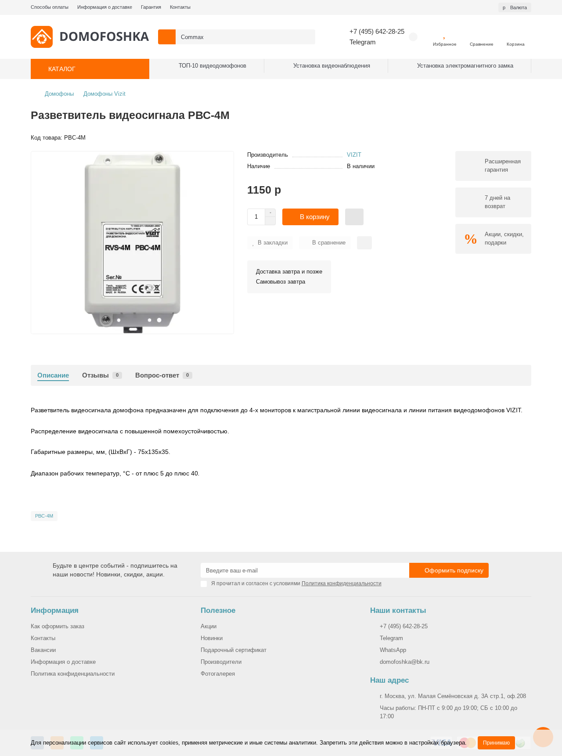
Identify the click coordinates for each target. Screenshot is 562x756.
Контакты (180, 7)
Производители (221, 662)
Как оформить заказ (57, 626)
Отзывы (100, 375)
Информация (55, 610)
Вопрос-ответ (162, 375)
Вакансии (43, 650)
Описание (53, 375)
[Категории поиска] (167, 36)
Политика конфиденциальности (73, 673)
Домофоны (59, 93)
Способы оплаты (49, 7)
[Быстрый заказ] (354, 217)
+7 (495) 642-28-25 (376, 31)
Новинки (212, 638)
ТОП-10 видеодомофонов (212, 65)
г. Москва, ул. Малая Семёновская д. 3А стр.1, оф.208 (453, 696)
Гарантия (151, 7)
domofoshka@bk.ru (404, 662)
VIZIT (354, 154)
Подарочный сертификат (234, 650)
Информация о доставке (104, 7)
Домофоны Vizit (104, 93)
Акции (208, 626)
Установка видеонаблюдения (331, 65)
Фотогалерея (218, 673)
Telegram (362, 42)
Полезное (218, 610)
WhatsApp (393, 650)
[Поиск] (306, 37)
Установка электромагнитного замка (465, 65)
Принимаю (496, 743)
